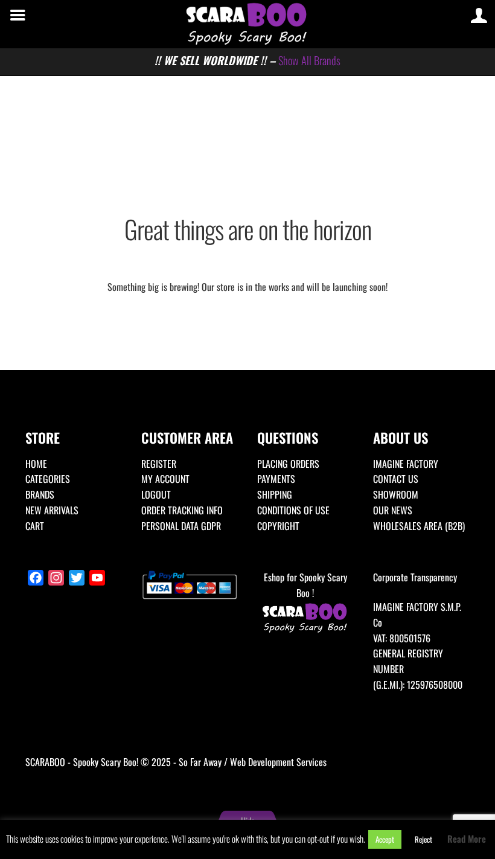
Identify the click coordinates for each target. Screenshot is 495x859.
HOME (36, 463)
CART (34, 526)
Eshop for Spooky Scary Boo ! (305, 585)
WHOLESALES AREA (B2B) (419, 526)
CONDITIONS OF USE (293, 510)
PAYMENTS (276, 478)
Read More (466, 838)
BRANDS (39, 494)
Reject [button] (423, 839)
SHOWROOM (395, 494)
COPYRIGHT (278, 526)
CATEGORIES (47, 478)
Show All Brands (309, 60)
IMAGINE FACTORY (405, 463)
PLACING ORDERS (288, 463)
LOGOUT (156, 494)
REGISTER (158, 463)
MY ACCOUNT (165, 478)
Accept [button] (384, 839)
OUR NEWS (392, 510)
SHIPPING (274, 494)
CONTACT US (395, 478)
